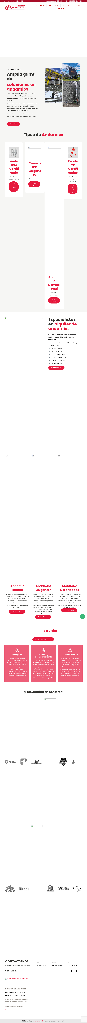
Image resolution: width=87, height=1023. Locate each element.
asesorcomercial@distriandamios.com (18, 966)
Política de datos (11, 1010)
